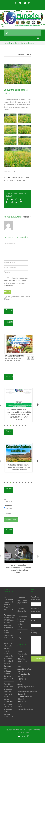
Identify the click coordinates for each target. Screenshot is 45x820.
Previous (21, 54)
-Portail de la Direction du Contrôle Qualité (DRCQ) (22, 622)
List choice (8, 506)
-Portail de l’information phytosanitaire (23, 600)
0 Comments (21, 180)
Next (28, 54)
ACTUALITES (11, 180)
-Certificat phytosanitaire (23, 609)
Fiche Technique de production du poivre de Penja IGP (9, 602)
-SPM (19, 632)
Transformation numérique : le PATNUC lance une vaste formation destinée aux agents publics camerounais (9, 625)
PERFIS (26, 732)
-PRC (19, 638)
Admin (8, 178)
